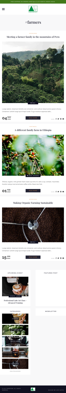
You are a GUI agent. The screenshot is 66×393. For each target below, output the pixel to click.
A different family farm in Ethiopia (33, 130)
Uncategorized (15, 371)
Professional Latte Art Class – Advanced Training (15, 301)
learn (18, 296)
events (12, 296)
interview (33, 33)
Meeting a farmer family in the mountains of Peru (33, 36)
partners (33, 126)
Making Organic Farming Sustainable (33, 202)
